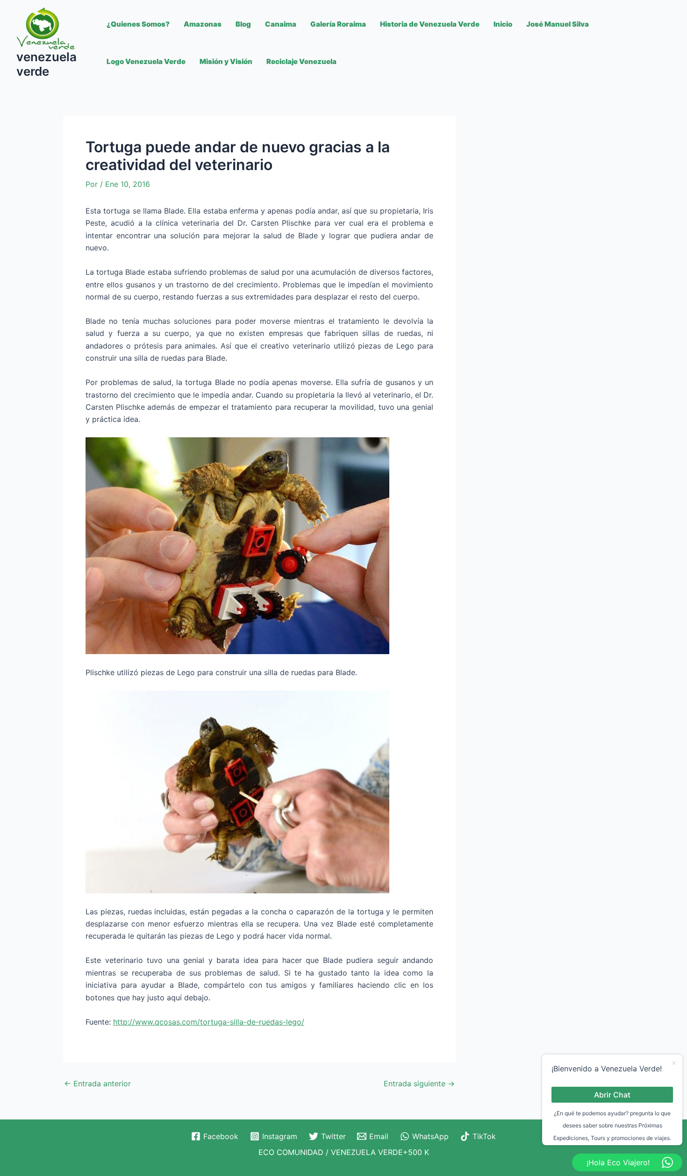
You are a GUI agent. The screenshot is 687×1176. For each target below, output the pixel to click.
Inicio (503, 24)
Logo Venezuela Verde (146, 61)
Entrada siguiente (419, 1083)
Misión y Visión (226, 61)
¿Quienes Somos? (138, 24)
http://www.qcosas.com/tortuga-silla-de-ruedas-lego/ (208, 1021)
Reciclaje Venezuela (301, 61)
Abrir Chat (612, 1094)
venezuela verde (46, 64)
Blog (243, 24)
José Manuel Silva (557, 24)
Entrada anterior (97, 1083)
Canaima (280, 24)
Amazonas (203, 24)
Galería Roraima (338, 24)
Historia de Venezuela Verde (429, 24)
